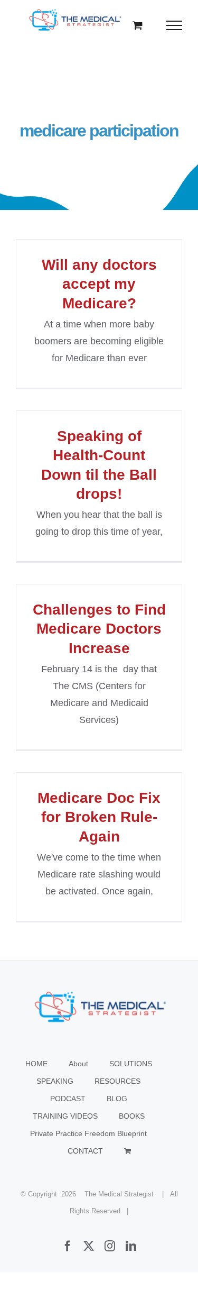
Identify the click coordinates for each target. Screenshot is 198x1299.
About (78, 1063)
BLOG (117, 1098)
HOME (36, 1063)
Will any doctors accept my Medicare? (99, 284)
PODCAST (68, 1098)
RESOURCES (117, 1081)
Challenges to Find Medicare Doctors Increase (99, 628)
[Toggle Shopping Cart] (138, 25)
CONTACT (85, 1151)
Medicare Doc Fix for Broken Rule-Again (99, 817)
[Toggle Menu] (174, 25)
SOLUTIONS (130, 1063)
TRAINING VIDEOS (65, 1116)
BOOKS (132, 1116)
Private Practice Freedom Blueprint (88, 1133)
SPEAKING (54, 1081)
